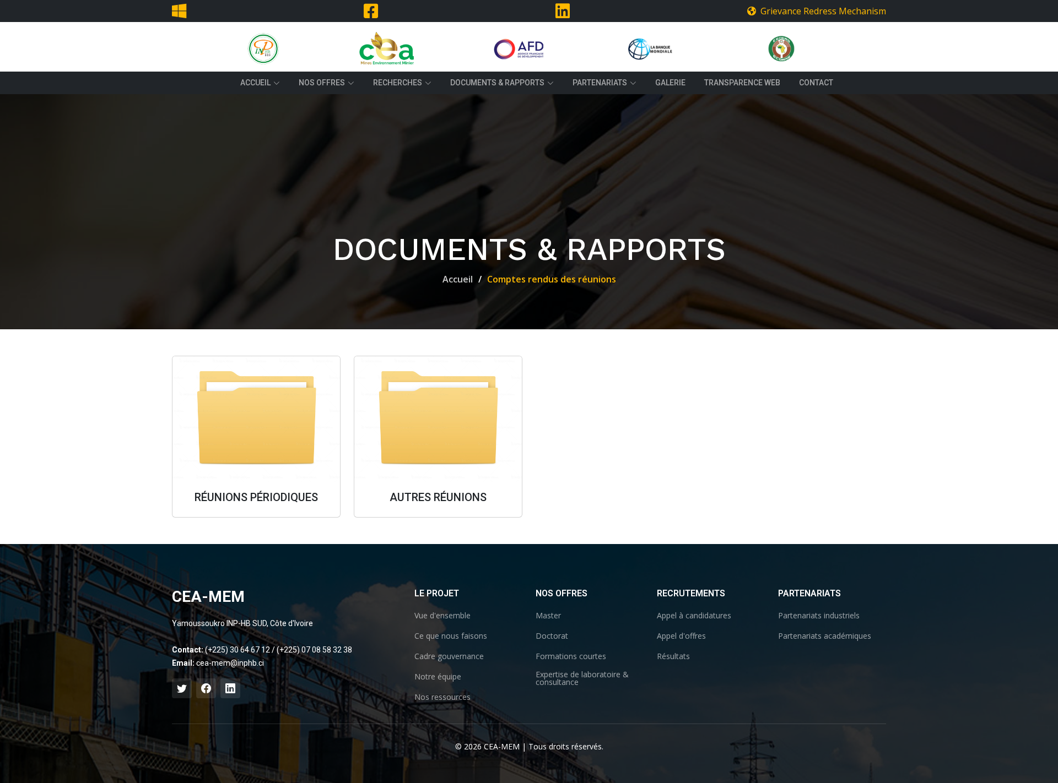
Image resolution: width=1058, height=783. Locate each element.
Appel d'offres (681, 636)
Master (548, 615)
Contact (816, 82)
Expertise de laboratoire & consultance (582, 678)
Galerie (670, 82)
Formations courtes (571, 656)
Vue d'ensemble (442, 615)
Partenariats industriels (819, 615)
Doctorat (552, 636)
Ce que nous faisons (450, 636)
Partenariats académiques (824, 636)
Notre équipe (437, 677)
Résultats (673, 656)
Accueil (457, 279)
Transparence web (742, 82)
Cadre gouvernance (449, 656)
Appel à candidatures (694, 615)
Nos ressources (442, 697)
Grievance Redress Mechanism (821, 11)
